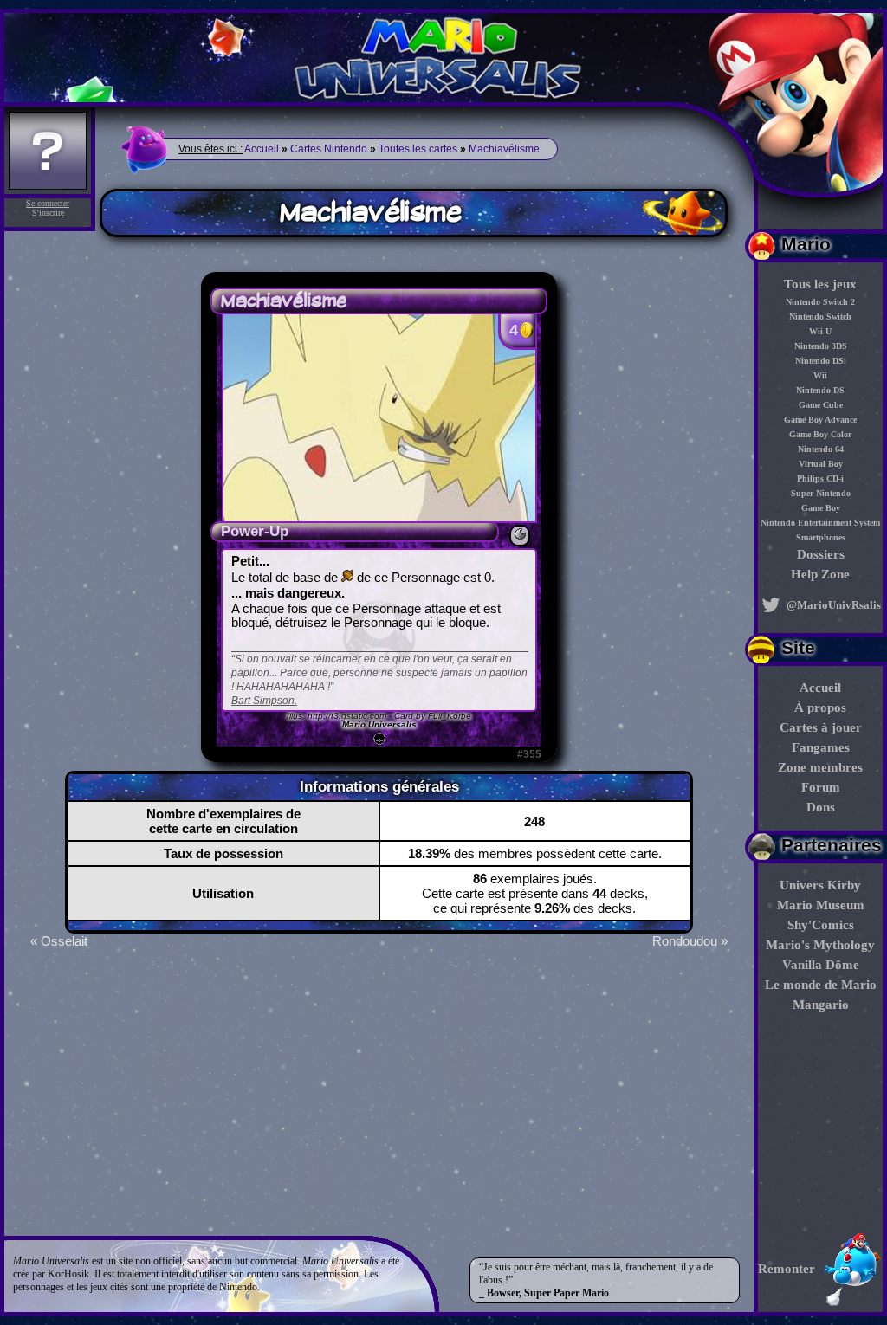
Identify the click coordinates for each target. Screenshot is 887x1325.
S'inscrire (48, 212)
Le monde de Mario (821, 985)
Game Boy (820, 508)
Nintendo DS (820, 390)
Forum (820, 787)
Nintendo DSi (820, 360)
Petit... (250, 561)
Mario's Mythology (820, 945)
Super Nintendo (821, 493)
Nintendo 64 (821, 449)
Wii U (820, 331)
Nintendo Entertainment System (820, 522)
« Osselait (58, 941)
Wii (820, 375)
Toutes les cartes (418, 149)
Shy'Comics (820, 925)
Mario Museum (820, 905)
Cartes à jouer (821, 727)
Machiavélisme (504, 149)
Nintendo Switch (820, 316)
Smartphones (820, 537)
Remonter (786, 1269)
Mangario (821, 1005)
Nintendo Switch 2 (820, 302)
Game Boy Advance (820, 419)
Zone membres (820, 767)
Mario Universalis (379, 724)
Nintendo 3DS (820, 346)
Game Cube (821, 405)
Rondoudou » (690, 941)
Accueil (820, 688)
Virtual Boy (821, 464)
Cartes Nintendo (328, 149)
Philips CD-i (820, 478)
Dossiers (821, 554)
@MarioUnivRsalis (832, 604)
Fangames (821, 747)
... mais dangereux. (288, 593)
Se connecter (47, 203)
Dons (820, 807)
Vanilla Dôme (820, 965)
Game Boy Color (820, 434)
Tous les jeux (820, 284)
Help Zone (820, 574)
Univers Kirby (820, 885)
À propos (820, 707)
